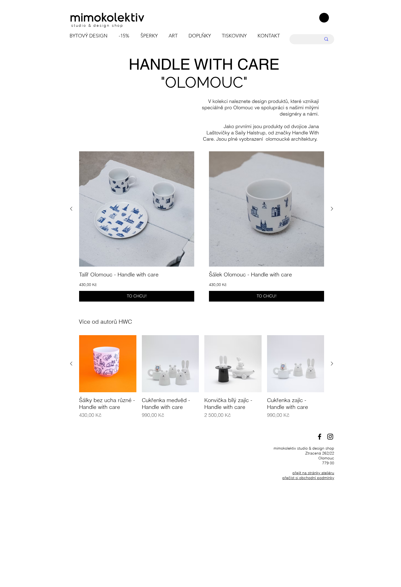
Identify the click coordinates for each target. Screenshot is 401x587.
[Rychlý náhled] (136, 209)
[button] (324, 18)
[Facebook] (320, 437)
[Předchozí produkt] (71, 208)
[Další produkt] (332, 208)
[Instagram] (330, 437)
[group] (201, 226)
